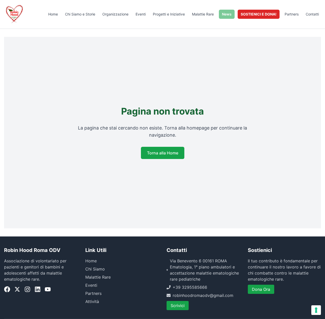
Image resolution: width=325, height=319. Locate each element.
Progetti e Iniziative (169, 14)
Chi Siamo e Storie (80, 14)
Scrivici (178, 305)
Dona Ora (261, 289)
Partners (292, 14)
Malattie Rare (203, 14)
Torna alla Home (162, 152)
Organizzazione (115, 14)
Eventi (141, 14)
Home (53, 14)
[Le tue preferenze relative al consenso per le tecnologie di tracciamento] (316, 310)
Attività (92, 301)
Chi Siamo (95, 269)
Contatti (312, 14)
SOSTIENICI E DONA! (259, 14)
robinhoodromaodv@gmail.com (203, 295)
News (227, 14)
